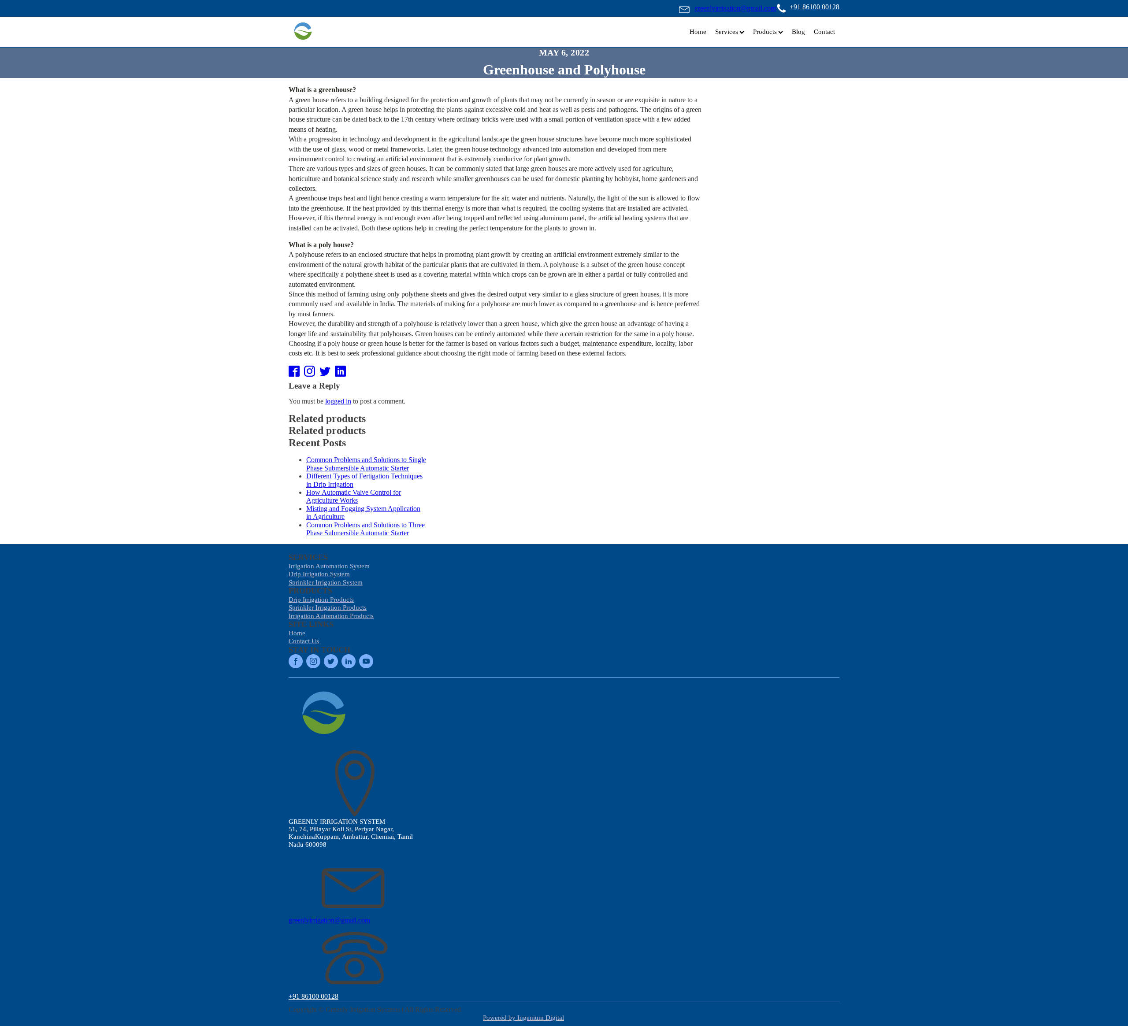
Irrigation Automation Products (331, 615)
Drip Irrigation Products (321, 599)
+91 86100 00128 (814, 7)
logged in (338, 401)
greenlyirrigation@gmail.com (735, 8)
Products (765, 31)
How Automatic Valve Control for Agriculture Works (353, 496)
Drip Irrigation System (319, 574)
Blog (798, 31)
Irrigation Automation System (329, 566)
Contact (824, 31)
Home (698, 31)
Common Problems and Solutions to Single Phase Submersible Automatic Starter (366, 463)
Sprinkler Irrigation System (326, 582)
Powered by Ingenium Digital (523, 1017)
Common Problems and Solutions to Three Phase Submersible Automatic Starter (365, 529)
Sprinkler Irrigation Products (328, 607)
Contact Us (304, 640)
